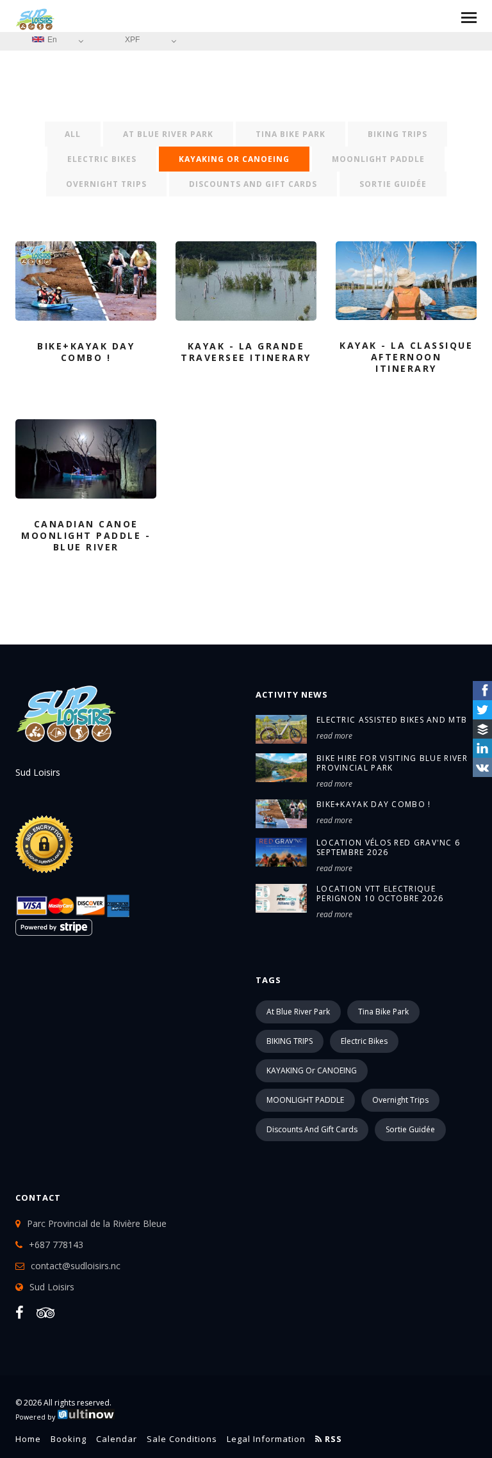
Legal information (266, 1439)
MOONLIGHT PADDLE (378, 159)
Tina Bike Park (290, 134)
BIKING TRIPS (397, 134)
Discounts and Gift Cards (253, 184)
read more (334, 735)
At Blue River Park (168, 134)
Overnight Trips (106, 184)
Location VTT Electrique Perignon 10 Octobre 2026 (379, 893)
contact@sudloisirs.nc (75, 1266)
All (73, 134)
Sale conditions (182, 1439)
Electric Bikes (101, 159)
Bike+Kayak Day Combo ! (373, 804)
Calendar (116, 1439)
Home (28, 1439)
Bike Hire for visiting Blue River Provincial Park (392, 763)
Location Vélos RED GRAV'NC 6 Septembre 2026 (388, 847)
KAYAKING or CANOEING (234, 159)
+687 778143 (56, 1244)
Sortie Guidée (393, 184)
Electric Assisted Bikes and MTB (391, 720)
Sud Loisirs (51, 1287)
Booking (68, 1439)
